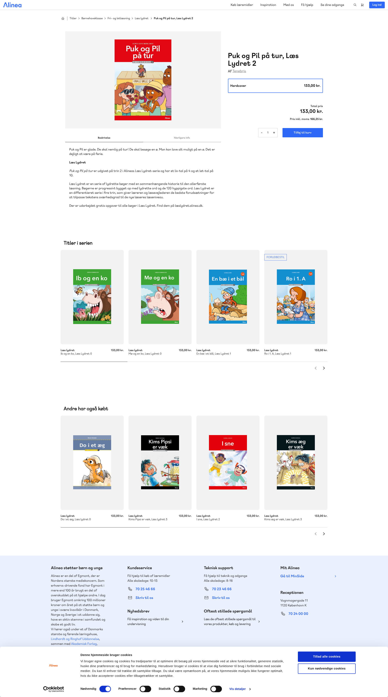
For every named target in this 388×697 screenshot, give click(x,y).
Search (355, 4)
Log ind (377, 5)
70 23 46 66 (222, 589)
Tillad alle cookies (327, 656)
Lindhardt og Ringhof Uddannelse (75, 639)
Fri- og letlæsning (119, 18)
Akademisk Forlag (84, 644)
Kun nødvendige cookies (327, 668)
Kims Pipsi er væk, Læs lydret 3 (160, 463)
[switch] (145, 689)
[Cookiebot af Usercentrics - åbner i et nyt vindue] (53, 689)
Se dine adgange (332, 5)
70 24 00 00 (298, 613)
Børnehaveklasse (92, 18)
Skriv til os (144, 597)
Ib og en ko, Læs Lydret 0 (92, 297)
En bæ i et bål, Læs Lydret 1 (227, 297)
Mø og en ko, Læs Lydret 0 (160, 297)
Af (230, 71)
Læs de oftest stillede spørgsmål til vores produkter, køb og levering (230, 621)
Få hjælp (307, 5)
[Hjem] (12, 4)
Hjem (63, 18)
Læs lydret (141, 18)
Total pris (316, 106)
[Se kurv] (362, 4)
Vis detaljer (237, 689)
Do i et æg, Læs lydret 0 (92, 463)
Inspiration (268, 5)
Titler (73, 18)
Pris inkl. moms (299, 119)
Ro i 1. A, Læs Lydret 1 (295, 297)
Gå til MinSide (292, 576)
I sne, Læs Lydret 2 (227, 463)
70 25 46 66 (145, 589)
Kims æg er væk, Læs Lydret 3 (295, 463)
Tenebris (239, 71)
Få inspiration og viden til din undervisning (148, 621)
